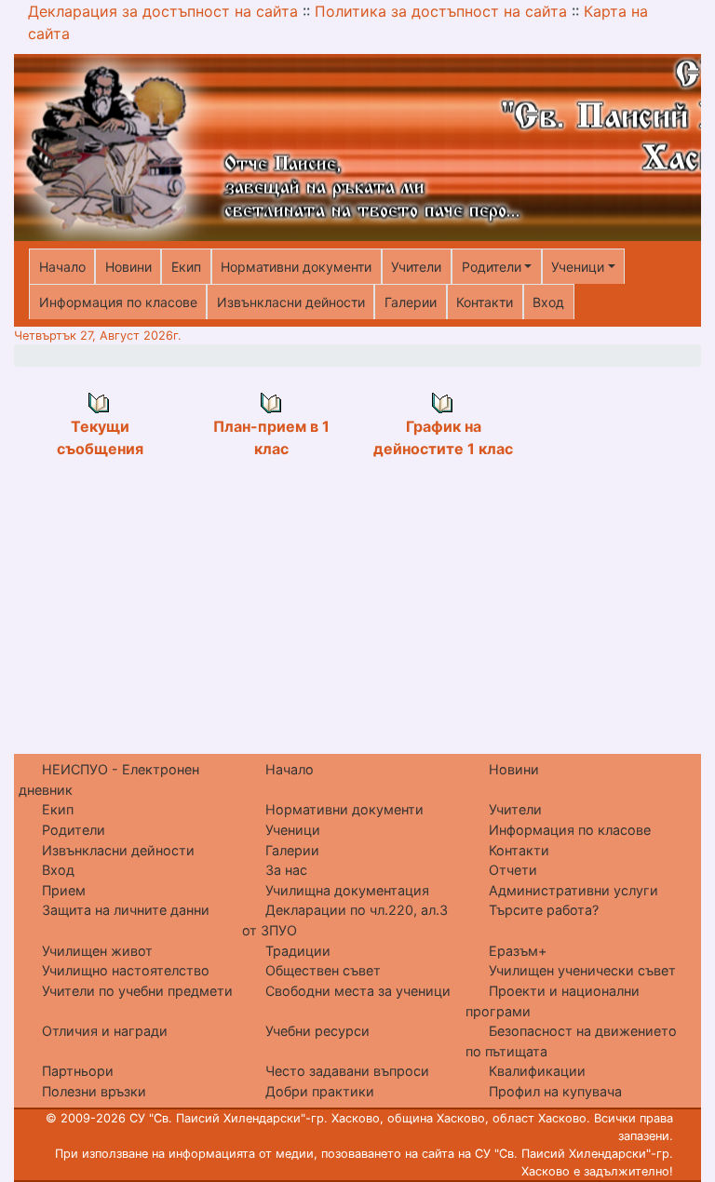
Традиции (298, 951)
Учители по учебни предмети (137, 991)
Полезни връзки (94, 1091)
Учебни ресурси (317, 1031)
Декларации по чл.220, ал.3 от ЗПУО (345, 920)
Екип (186, 267)
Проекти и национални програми (552, 1001)
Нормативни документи (296, 267)
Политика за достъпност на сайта (441, 11)
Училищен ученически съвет (582, 970)
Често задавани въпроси (347, 1071)
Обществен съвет (323, 970)
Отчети (513, 870)
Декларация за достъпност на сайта (163, 11)
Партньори (78, 1071)
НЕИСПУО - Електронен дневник (109, 779)
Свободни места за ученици (358, 991)
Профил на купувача (555, 1091)
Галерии (410, 302)
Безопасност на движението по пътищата (571, 1041)
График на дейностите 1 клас (443, 437)
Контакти (484, 302)
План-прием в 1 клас (271, 437)
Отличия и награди (105, 1031)
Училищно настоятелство (125, 970)
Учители (416, 267)
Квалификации (537, 1071)
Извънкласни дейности (291, 302)
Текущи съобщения (100, 437)
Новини (128, 267)
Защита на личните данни (125, 910)
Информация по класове (118, 302)
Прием (64, 890)
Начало (62, 267)
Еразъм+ (517, 951)
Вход (548, 302)
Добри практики (319, 1091)
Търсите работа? (544, 910)
